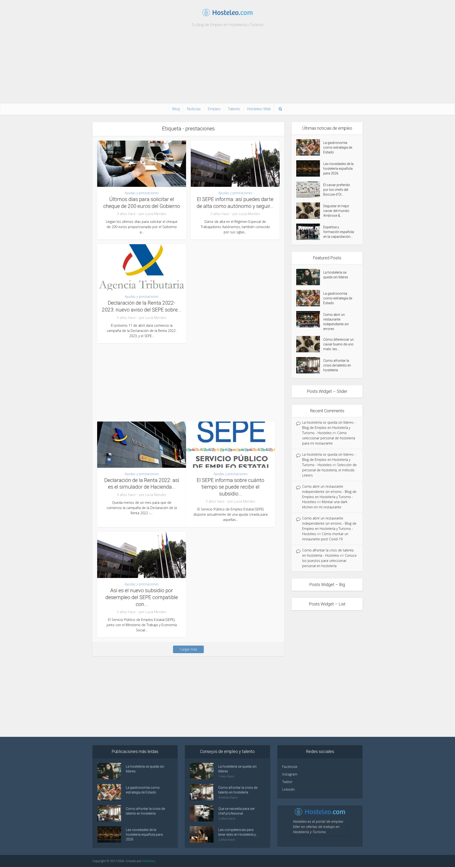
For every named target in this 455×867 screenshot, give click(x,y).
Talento (234, 109)
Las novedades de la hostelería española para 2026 (338, 168)
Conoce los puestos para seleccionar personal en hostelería (329, 560)
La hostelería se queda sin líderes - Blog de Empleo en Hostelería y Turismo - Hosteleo (329, 427)
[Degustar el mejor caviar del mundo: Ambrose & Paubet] (309, 210)
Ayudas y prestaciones (142, 193)
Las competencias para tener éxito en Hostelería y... (238, 832)
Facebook (289, 766)
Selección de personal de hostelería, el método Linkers (329, 470)
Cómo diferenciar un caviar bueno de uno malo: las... (338, 344)
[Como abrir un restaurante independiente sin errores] (309, 319)
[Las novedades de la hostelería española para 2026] (309, 168)
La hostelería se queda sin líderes (335, 275)
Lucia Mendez (155, 214)
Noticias (194, 109)
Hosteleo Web (259, 109)
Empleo (214, 109)
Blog (176, 109)
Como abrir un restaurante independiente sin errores (336, 322)
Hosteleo (148, 861)
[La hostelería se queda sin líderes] (309, 277)
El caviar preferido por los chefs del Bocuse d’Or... (336, 189)
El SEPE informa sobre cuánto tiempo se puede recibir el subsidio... (230, 487)
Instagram (289, 774)
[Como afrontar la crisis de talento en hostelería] (309, 365)
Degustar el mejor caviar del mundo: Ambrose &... (336, 210)
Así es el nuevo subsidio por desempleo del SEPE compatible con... (141, 597)
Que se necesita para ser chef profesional (236, 811)
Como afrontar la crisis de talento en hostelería (337, 365)
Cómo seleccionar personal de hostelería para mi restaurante (328, 438)
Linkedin (288, 789)
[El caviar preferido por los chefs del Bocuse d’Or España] (309, 189)
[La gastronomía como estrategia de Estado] (309, 147)
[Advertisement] (227, 67)
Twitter (287, 782)
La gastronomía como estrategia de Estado (337, 147)
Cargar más (188, 649)
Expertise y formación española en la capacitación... (338, 232)
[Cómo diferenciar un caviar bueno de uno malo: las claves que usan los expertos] (309, 344)
